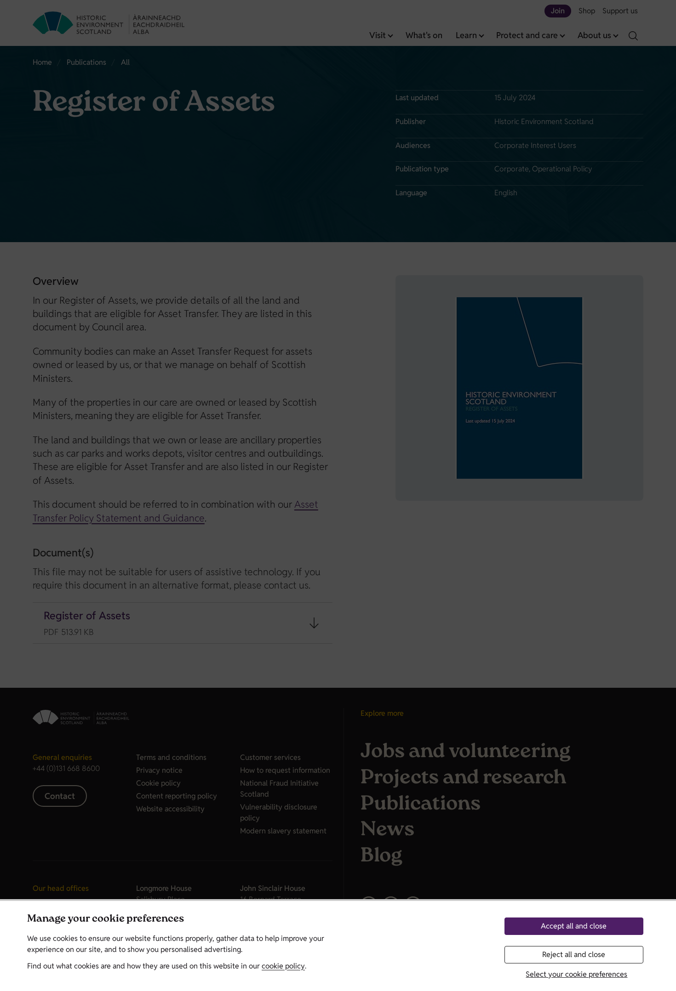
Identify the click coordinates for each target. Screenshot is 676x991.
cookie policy (283, 966)
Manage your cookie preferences (105, 919)
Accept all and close (574, 926)
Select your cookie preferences (576, 974)
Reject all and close (573, 954)
